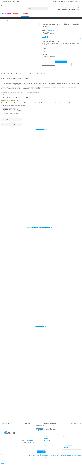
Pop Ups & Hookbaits (50, 30)
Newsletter (45, 445)
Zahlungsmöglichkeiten (47, 440)
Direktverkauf (45, 436)
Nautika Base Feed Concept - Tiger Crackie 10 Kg (11, 314)
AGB (64, 438)
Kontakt (14, 1)
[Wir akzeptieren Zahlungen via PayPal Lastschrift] (38, 454)
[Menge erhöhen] (43, 67)
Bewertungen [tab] (11, 70)
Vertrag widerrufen (41, 451)
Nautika (79, 38)
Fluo (18, 116)
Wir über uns (45, 438)
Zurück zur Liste (4, 20)
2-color (20, 116)
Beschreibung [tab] (4, 70)
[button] (20, 1)
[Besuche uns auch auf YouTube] (31, 427)
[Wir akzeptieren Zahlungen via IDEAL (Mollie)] (72, 457)
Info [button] (53, 33)
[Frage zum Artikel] (79, 64)
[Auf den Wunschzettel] (76, 64)
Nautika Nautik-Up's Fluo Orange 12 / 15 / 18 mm (10, 216)
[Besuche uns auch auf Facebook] (30, 427)
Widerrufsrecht (66, 447)
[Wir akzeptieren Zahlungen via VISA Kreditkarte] (71, 454)
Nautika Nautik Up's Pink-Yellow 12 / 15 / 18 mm (10, 413)
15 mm (45, 49)
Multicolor (15, 116)
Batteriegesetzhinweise (67, 445)
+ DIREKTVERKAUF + (5, 1)
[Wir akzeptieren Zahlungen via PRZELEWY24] (54, 457)
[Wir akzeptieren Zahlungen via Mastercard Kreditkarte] (39, 455)
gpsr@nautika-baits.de (15, 111)
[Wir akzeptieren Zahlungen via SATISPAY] (72, 455)
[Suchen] (46, 7)
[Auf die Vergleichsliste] (72, 64)
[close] (39, 24)
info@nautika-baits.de (29, 440)
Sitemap (65, 440)
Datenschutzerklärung (40, 428)
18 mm (45, 51)
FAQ (11, 1)
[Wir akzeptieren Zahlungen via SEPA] (57, 455)
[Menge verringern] (43, 61)
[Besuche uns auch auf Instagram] (32, 427)
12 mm (45, 48)
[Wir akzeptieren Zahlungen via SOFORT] (54, 454)
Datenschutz (65, 436)
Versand (51, 40)
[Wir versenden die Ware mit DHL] (8, 454)
